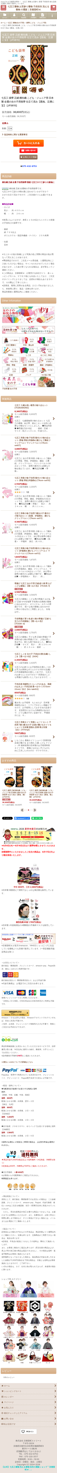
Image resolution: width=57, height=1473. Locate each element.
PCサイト (30, 1431)
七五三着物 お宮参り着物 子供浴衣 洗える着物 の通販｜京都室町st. (28, 8)
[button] (3, 7)
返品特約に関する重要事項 (15, 134)
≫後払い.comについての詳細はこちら (17, 1062)
